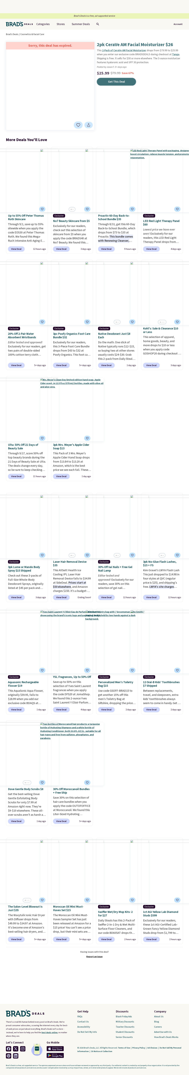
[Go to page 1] (71, 209)
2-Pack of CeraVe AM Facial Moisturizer (124, 50)
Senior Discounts (124, 1037)
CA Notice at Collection (101, 1051)
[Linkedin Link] (15, 1056)
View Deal (16, 249)
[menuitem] (81, 24)
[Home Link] (20, 24)
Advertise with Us (163, 1032)
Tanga (175, 54)
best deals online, (50, 1032)
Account (178, 24)
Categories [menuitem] (43, 24)
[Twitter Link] (15, 1049)
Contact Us (83, 1021)
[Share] (88, 125)
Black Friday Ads (124, 1016)
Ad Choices (152, 1047)
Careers (158, 1026)
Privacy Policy (139, 1047)
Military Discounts (125, 1021)
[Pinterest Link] (8, 1056)
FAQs (79, 1016)
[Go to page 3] (164, 322)
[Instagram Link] (23, 1049)
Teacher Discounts (125, 1026)
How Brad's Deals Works (166, 1037)
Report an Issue (94, 956)
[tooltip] (78, 125)
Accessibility (83, 1026)
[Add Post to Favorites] (42, 209)
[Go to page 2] (73, 209)
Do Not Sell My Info (87, 1032)
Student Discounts (125, 1032)
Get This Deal (116, 82)
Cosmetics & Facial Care (32, 34)
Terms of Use (124, 1047)
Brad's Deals (12, 34)
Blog (156, 1021)
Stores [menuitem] (61, 24)
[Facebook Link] (8, 1049)
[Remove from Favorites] (78, 125)
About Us (158, 1016)
